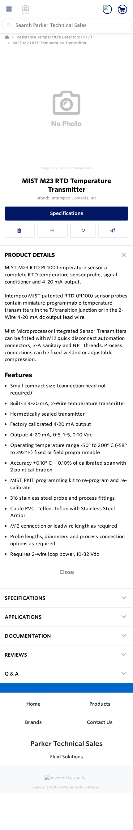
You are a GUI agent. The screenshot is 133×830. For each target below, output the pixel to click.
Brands (33, 722)
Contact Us (100, 722)
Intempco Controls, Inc (74, 197)
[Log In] (107, 9)
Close (66, 572)
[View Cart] (122, 9)
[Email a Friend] (113, 231)
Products (99, 704)
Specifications (66, 213)
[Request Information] (52, 231)
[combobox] (66, 25)
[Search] (7, 25)
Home (33, 704)
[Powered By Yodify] (66, 778)
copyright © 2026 (65, 787)
